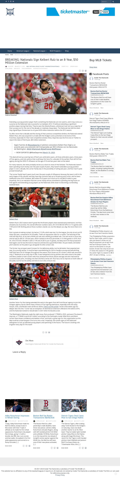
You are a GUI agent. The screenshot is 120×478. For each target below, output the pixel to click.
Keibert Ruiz (13, 219)
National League (39, 51)
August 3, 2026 (79, 421)
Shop (67, 51)
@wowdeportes (34, 145)
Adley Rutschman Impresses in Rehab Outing (17, 416)
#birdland (93, 193)
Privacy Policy (60, 475)
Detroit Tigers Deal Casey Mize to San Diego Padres (72, 416)
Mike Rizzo (17, 68)
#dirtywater (94, 87)
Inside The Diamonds (101, 78)
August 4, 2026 (51, 421)
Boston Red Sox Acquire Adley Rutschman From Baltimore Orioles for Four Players (102, 200)
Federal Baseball (11, 115)
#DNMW (105, 120)
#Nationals (36, 149)
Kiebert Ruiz (65, 66)
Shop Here (93, 67)
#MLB (29, 149)
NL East (42, 66)
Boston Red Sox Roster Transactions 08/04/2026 (43, 416)
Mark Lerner (8, 68)
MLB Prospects (55, 51)
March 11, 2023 (20, 66)
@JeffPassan (56, 149)
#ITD (105, 87)
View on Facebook (94, 107)
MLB (28, 66)
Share (101, 107)
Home (10, 51)
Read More (8, 446)
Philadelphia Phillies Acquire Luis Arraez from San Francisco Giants (102, 261)
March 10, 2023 (49, 152)
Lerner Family (74, 66)
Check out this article (51, 307)
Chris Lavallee (12, 421)
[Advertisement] (60, 34)
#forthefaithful (95, 123)
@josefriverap (46, 149)
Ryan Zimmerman (27, 68)
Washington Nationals (52, 66)
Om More (10, 66)
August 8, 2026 (23, 421)
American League (22, 51)
